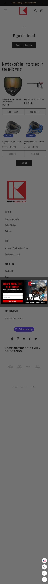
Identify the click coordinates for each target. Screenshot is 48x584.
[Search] (44, 567)
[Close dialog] (45, 282)
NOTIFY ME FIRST (12, 301)
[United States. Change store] (44, 560)
